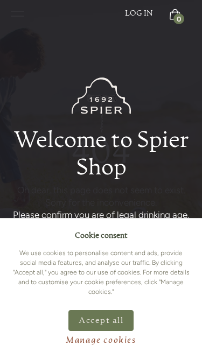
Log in (139, 13)
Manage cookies (101, 340)
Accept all (101, 320)
